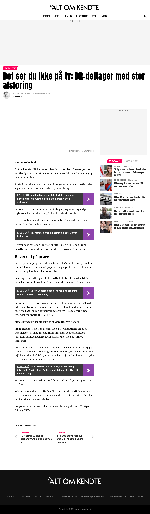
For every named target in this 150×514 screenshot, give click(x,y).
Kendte (57, 16)
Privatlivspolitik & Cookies (121, 496)
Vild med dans (23, 496)
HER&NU (46, 314)
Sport (95, 16)
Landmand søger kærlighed (92, 496)
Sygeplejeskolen (69, 496)
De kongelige (82, 16)
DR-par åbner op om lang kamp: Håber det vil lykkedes (55, 429)
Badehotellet (52, 496)
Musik (104, 16)
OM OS (140, 496)
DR (35, 426)
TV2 (35, 496)
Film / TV (68, 16)
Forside (46, 16)
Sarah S (18, 96)
